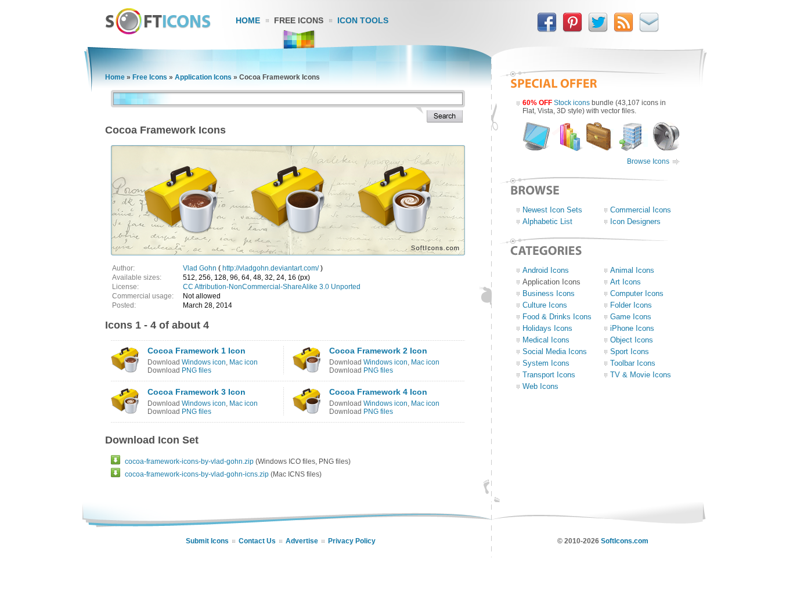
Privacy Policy (352, 541)
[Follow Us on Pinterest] (572, 29)
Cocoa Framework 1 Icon (196, 350)
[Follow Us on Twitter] (598, 29)
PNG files (196, 370)
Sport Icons (629, 351)
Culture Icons (544, 305)
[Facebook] (546, 29)
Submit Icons (207, 541)
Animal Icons (632, 270)
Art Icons (625, 281)
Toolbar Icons (632, 363)
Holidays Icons (547, 328)
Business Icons (548, 293)
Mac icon (243, 362)
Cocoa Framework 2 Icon (378, 350)
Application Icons (203, 77)
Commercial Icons (640, 209)
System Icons (545, 363)
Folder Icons (631, 305)
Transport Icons (548, 374)
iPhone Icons (632, 328)
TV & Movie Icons (640, 374)
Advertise (302, 541)
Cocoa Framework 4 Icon (378, 391)
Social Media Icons (554, 351)
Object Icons (631, 340)
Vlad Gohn (200, 268)
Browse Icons (648, 161)
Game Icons (630, 316)
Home (248, 20)
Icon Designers (635, 221)
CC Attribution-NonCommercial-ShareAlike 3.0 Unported (272, 287)
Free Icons (298, 20)
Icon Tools (362, 20)
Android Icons (545, 270)
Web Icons (540, 386)
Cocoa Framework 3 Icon (196, 391)
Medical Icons (545, 340)
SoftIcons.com (624, 541)
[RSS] (623, 29)
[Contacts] (649, 29)
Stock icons (572, 103)
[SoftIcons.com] (158, 32)
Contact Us (257, 541)
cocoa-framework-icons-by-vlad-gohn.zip (189, 461)
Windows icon (204, 362)
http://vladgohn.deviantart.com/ (270, 268)
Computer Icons (637, 293)
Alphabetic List (547, 221)
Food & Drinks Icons (557, 316)
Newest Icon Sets (552, 209)
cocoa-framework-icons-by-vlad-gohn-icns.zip (197, 474)
